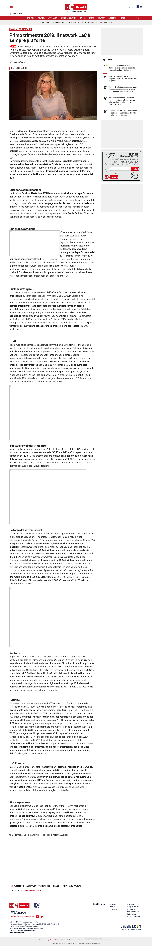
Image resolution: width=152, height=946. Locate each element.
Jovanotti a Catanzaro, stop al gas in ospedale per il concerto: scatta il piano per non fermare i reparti (122, 89)
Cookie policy (71, 940)
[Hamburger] (10, 7)
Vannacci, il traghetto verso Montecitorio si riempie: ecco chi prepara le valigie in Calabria (121, 67)
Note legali (79, 940)
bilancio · (57, 886)
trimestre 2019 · (45, 886)
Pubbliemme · (19, 886)
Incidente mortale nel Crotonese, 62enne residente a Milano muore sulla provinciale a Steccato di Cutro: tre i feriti (121, 100)
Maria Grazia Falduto (71, 886)
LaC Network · (31, 886)
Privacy (63, 940)
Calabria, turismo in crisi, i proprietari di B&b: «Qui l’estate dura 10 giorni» (122, 78)
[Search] (138, 18)
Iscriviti (135, 169)
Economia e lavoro (33, 890)
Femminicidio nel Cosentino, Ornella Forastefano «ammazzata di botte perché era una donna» (122, 112)
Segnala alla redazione (53, 940)
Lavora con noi (107, 940)
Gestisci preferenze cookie (93, 940)
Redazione (42, 940)
